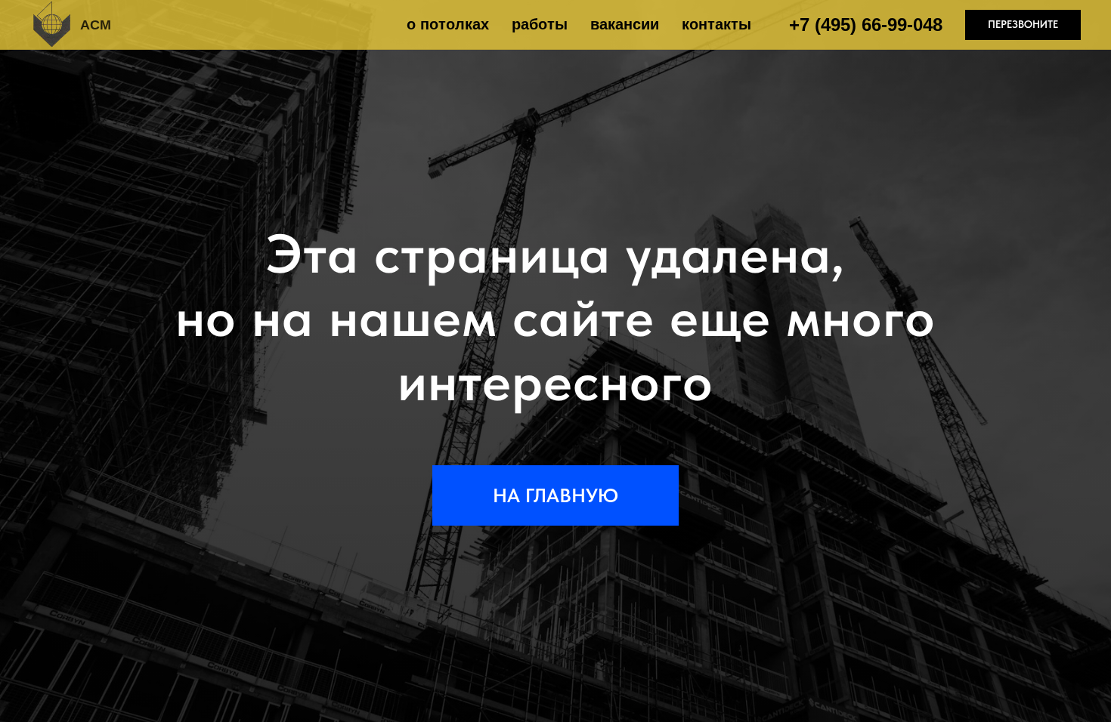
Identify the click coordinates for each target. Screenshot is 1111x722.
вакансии (624, 24)
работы (540, 24)
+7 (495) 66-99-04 (861, 24)
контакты (716, 24)
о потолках (448, 24)
